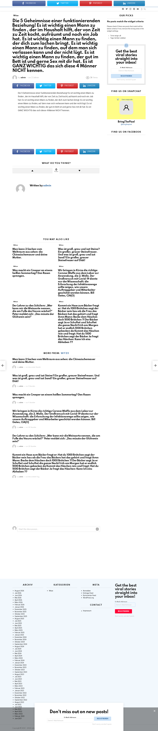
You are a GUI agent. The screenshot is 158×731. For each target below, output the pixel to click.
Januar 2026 (19, 607)
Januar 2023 (19, 691)
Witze (15, 245)
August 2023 (19, 674)
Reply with (97, 529)
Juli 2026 (18, 593)
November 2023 (20, 667)
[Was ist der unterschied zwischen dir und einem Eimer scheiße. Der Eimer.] (155, 365)
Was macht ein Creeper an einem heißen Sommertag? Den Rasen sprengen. (32, 273)
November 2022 (20, 695)
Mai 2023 (18, 681)
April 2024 (18, 656)
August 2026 (19, 591)
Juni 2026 (18, 595)
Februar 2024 (19, 660)
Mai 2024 (18, 653)
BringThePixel (126, 122)
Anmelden (87, 591)
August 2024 (19, 646)
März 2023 (19, 686)
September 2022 (21, 700)
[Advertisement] (56, 217)
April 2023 (18, 684)
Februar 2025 (19, 632)
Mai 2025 (18, 626)
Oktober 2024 (20, 642)
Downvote (79, 170)
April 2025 (18, 628)
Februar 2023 (19, 688)
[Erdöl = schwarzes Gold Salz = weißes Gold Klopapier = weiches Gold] (3, 365)
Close (154, 710)
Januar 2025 (19, 635)
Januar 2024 (19, 663)
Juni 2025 (18, 623)
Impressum (87, 611)
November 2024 (20, 639)
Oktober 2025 (20, 614)
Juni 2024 (18, 651)
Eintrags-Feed (88, 593)
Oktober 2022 (20, 697)
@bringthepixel (126, 124)
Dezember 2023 (20, 665)
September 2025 (21, 616)
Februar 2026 (19, 605)
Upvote (32, 170)
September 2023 (21, 672)
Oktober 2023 (20, 670)
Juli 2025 (18, 621)
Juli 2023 (18, 677)
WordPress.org (88, 598)
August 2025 (19, 619)
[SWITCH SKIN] (142, 9)
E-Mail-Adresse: (126, 67)
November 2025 (20, 612)
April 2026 (18, 600)
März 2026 (19, 602)
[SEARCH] (145, 9)
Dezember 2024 (20, 637)
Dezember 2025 (20, 609)
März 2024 (19, 658)
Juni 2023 (18, 679)
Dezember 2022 (20, 693)
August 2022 (19, 702)
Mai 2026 (18, 598)
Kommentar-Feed (89, 595)
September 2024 (21, 644)
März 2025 (19, 630)
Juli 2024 (18, 649)
